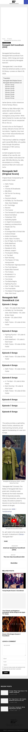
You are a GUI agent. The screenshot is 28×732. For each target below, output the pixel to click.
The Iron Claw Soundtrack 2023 (14, 557)
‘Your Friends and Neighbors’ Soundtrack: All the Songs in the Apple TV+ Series (13, 612)
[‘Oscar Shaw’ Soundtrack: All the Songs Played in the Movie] (4, 709)
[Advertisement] (14, 23)
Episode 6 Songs (9, 94)
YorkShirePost (7, 511)
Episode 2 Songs (9, 86)
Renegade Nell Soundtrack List (12, 82)
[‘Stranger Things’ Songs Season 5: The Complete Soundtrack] (4, 692)
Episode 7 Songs (9, 96)
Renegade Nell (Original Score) (12, 80)
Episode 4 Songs (9, 90)
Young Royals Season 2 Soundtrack (13, 590)
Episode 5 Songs (9, 92)
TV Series (4, 42)
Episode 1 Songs (9, 84)
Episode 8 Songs (9, 98)
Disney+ (8, 42)
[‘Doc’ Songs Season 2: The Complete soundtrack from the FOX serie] (4, 700)
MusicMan (14, 563)
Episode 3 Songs (9, 88)
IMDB (13, 509)
